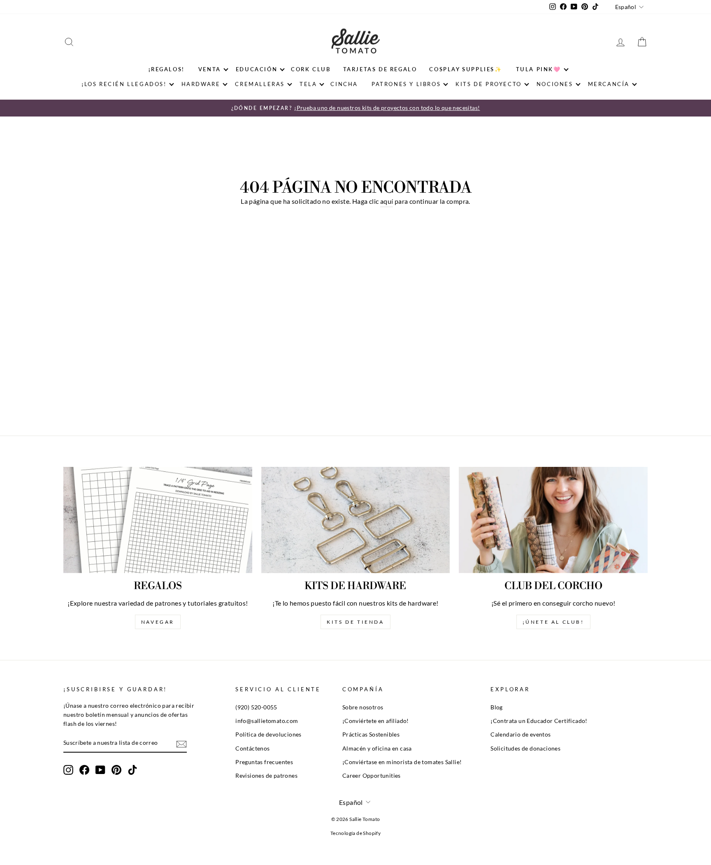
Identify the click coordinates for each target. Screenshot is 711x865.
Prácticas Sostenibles (371, 734)
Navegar (157, 622)
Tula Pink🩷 (538, 69)
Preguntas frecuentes (264, 762)
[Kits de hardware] (355, 520)
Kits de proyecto (488, 84)
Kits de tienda (355, 622)
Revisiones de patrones (266, 775)
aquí (386, 201)
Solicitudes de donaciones (525, 748)
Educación (256, 69)
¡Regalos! (166, 69)
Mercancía (609, 84)
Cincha (344, 84)
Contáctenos (252, 748)
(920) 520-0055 (256, 707)
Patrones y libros (406, 84)
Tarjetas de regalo (380, 69)
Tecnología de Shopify (355, 833)
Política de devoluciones (268, 734)
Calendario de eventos (520, 734)
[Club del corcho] (553, 520)
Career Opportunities (371, 775)
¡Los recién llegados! (124, 84)
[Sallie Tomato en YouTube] (100, 770)
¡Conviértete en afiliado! (375, 721)
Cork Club (310, 69)
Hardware (201, 84)
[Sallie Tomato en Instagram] (68, 770)
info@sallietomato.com (266, 721)
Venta (209, 69)
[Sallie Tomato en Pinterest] (116, 770)
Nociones (555, 84)
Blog (496, 707)
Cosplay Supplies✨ (465, 69)
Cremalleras (260, 84)
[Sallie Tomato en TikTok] (132, 770)
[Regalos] (157, 520)
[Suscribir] (181, 743)
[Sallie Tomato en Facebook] (84, 770)
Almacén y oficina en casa (377, 748)
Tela (308, 84)
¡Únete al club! (553, 622)
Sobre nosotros (362, 707)
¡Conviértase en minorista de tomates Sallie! (402, 762)
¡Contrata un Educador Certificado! (539, 721)
